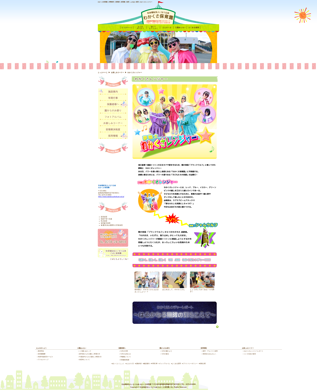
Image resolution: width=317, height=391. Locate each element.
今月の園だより (167, 351)
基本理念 (41, 351)
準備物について (125, 356)
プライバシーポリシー (190, 363)
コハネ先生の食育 (250, 354)
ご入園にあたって (85, 351)
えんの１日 (130, 363)
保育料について (84, 359)
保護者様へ (122, 348)
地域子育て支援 (106, 219)
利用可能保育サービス (45, 356)
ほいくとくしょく (118, 363)
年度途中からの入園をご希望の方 (90, 356)
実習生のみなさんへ (209, 354)
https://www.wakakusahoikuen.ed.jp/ (111, 197)
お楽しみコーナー (117, 72)
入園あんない (81, 348)
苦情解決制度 (124, 360)
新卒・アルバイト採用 (210, 351)
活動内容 (139, 363)
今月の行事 (124, 351)
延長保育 (104, 217)
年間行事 (155, 363)
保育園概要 (41, 354)
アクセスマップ (43, 359)
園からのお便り (165, 348)
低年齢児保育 (105, 223)
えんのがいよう (41, 348)
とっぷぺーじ (102, 72)
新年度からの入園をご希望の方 (89, 354)
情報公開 (203, 363)
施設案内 (147, 363)
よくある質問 (176, 363)
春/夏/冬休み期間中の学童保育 (112, 225)
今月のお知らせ (125, 354)
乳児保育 (104, 221)
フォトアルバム (164, 363)
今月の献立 (165, 354)
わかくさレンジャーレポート (253, 351)
